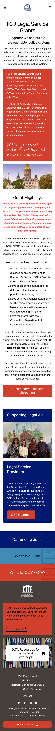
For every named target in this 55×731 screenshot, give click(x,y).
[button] (5, 7)
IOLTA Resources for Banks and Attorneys (25, 653)
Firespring (34, 712)
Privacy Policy (18, 715)
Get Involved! (16, 629)
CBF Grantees (21, 515)
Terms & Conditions (38, 715)
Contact (27, 696)
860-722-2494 (32, 689)
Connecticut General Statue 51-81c (22, 238)
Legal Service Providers (19, 469)
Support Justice (25, 724)
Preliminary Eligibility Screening (27, 391)
